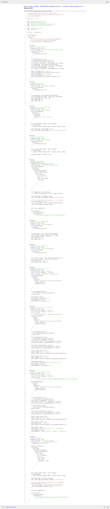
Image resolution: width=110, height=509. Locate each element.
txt (104, 507)
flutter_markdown (74, 6)
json (108, 507)
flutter (25, 6)
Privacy (11, 507)
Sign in (107, 2)
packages (36, 6)
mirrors (30, 6)
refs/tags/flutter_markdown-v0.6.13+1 (50, 6)
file (50, 11)
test (81, 6)
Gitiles (7, 507)
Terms (14, 507)
